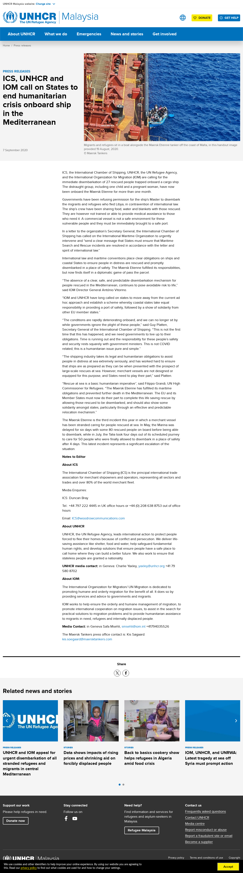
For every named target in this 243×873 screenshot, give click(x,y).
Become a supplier (199, 842)
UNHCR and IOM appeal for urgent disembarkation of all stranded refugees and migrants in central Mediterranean (30, 763)
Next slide (236, 721)
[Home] (29, 18)
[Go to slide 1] (120, 785)
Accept (228, 866)
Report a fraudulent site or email (208, 836)
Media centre (195, 823)
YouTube (74, 818)
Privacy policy (176, 858)
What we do (56, 34)
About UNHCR (21, 34)
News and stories (127, 34)
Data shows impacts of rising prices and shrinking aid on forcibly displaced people (91, 758)
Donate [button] (205, 18)
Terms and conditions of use (206, 858)
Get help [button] (232, 17)
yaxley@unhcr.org (151, 565)
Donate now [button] (15, 820)
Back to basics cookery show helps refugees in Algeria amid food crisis (151, 758)
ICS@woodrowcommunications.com (98, 518)
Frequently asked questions (205, 811)
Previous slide (7, 721)
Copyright (234, 858)
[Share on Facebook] (125, 673)
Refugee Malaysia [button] (143, 830)
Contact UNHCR (197, 817)
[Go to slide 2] (124, 785)
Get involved (165, 34)
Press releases (22, 45)
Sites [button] (183, 17)
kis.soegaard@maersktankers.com (87, 639)
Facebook (66, 818)
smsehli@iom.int (133, 626)
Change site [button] (43, 4)
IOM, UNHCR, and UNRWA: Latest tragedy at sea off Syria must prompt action (211, 758)
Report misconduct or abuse (206, 830)
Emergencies (89, 34)
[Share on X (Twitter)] (117, 673)
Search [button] (171, 17)
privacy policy (29, 868)
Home (6, 45)
